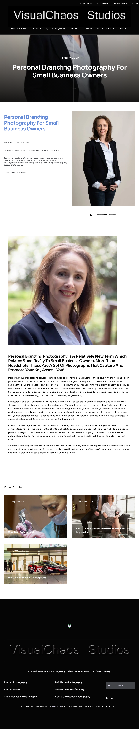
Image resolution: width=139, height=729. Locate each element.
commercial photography (21, 158)
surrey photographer (57, 162)
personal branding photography (32, 162)
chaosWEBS (56, 706)
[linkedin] (132, 3)
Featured (44, 150)
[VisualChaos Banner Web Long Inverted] (69, 7)
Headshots (54, 150)
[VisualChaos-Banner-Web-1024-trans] (69, 641)
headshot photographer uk (38, 160)
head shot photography (15, 160)
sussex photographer (13, 165)
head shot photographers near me (49, 158)
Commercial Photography (27, 150)
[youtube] (137, 3)
